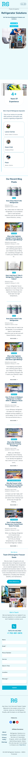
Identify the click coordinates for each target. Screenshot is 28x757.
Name (4, 640)
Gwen (11, 205)
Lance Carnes (10, 132)
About (4, 732)
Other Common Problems (14, 480)
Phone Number (6, 653)
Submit (14, 688)
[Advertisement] (14, 66)
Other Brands (14, 519)
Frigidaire (14, 233)
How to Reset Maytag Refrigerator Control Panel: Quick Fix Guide (14, 524)
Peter (7, 162)
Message (5, 679)
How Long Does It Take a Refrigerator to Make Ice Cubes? (14, 277)
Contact (4, 735)
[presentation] (14, 191)
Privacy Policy (4, 738)
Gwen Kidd (9, 147)
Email (4, 646)
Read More (14, 338)
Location (4, 672)
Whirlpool (14, 394)
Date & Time (6, 666)
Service (4, 659)
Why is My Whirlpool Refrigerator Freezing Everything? (14, 443)
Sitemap (4, 742)
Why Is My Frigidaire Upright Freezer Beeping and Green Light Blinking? (14, 238)
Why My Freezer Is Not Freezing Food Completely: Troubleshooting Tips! (14, 485)
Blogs (14, 197)
